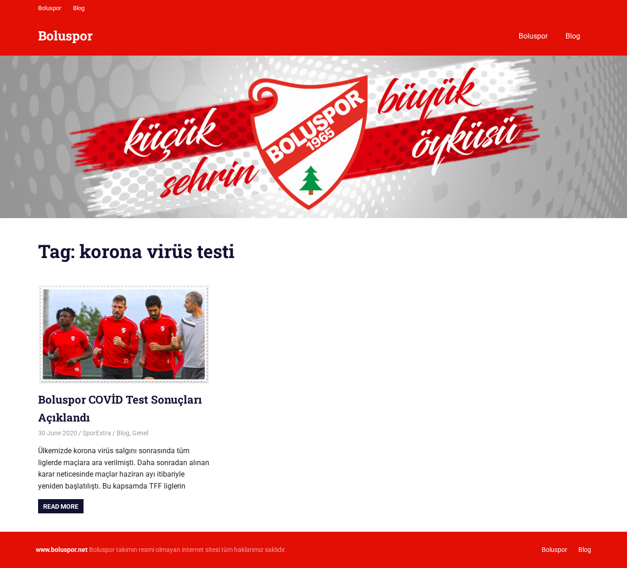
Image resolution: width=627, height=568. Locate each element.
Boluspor (49, 8)
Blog (78, 8)
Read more (60, 506)
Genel (140, 433)
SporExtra (97, 433)
